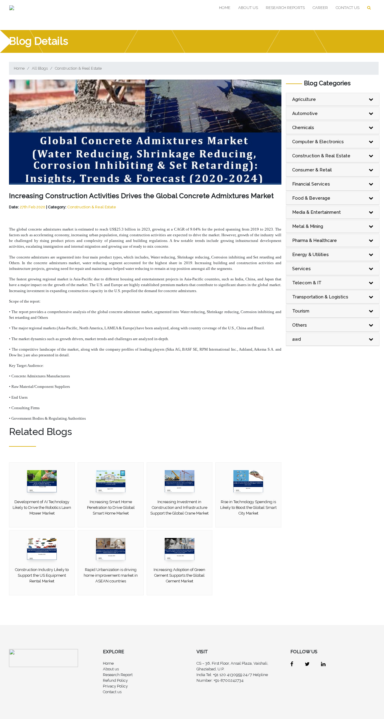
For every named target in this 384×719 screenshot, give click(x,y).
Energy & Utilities (310, 254)
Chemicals (303, 127)
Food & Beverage (311, 198)
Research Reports (285, 7)
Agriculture (304, 99)
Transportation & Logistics (320, 297)
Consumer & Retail (312, 170)
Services (301, 268)
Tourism (300, 311)
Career (320, 7)
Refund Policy (115, 680)
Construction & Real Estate (78, 68)
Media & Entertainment (316, 212)
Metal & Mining (307, 226)
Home (226, 7)
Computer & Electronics (318, 141)
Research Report (118, 674)
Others (299, 325)
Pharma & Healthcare (314, 240)
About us (248, 7)
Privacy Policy (115, 686)
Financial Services (311, 184)
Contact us (347, 7)
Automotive (305, 113)
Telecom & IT (307, 282)
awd (296, 339)
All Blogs (40, 68)
